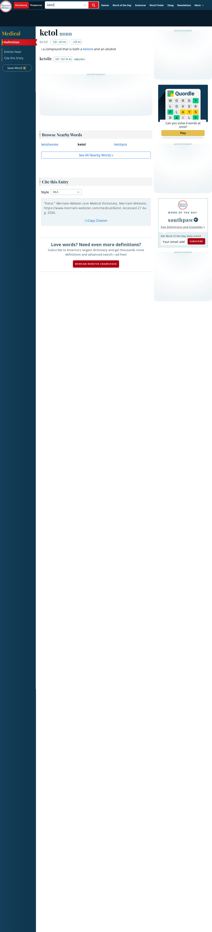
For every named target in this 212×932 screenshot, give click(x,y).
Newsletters (184, 5)
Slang (170, 5)
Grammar (140, 5)
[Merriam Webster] (182, 205)
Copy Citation (97, 220)
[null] (196, 220)
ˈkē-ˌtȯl (57, 42)
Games (105, 5)
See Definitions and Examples (182, 227)
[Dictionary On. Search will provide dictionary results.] (28, 5)
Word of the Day (122, 5)
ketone (88, 49)
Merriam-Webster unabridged (96, 263)
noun (65, 33)
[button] (199, 5)
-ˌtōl (75, 42)
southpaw (180, 219)
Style (45, 192)
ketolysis (120, 144)
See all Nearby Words (95, 155)
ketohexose (49, 144)
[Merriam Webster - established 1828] (6, 4)
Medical (11, 33)
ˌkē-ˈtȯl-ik (61, 59)
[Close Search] (85, 5)
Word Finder (157, 5)
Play (183, 133)
